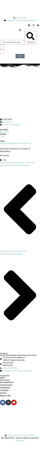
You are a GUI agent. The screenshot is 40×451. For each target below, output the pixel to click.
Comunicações (6, 385)
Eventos (3, 393)
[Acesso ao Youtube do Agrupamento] (38, 25)
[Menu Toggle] (20, 30)
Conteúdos (4, 390)
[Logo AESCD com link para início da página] (20, 347)
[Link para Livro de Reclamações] (20, 411)
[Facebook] (3, 402)
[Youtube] (14, 402)
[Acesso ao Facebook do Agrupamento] (29, 25)
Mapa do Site (5, 396)
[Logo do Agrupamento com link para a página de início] (20, 8)
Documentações (7, 382)
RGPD (2, 378)
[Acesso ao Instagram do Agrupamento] (34, 25)
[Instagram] (8, 402)
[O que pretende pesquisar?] (12, 42)
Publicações (5, 388)
